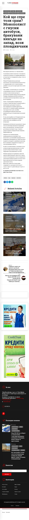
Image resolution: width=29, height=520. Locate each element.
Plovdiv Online (7, 11)
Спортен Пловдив (5, 491)
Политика (6, 13)
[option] (14, 61)
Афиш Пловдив (17, 484)
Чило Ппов (18, 177)
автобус (5, 177)
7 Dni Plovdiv (19, 204)
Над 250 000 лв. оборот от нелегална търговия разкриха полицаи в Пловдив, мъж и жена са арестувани (14, 208)
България (4, 486)
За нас (12, 505)
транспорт (13, 177)
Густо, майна (4, 489)
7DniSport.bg (19, 398)
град (9, 177)
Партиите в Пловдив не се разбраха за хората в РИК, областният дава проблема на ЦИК (13, 252)
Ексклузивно (19, 11)
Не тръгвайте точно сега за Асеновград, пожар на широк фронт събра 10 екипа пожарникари (13, 230)
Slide (15, 216)
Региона (16, 220)
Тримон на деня (17, 491)
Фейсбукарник (22, 13)
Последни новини (13, 13)
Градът (13, 11)
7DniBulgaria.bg (6, 399)
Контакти (17, 505)
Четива (15, 494)
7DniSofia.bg (6, 401)
